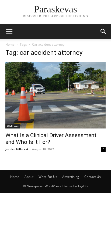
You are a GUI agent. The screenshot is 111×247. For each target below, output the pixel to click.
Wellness (13, 126)
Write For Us (48, 176)
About (29, 176)
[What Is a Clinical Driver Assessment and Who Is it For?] (55, 95)
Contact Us (92, 176)
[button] (9, 31)
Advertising (70, 176)
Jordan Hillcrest (16, 149)
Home (10, 44)
